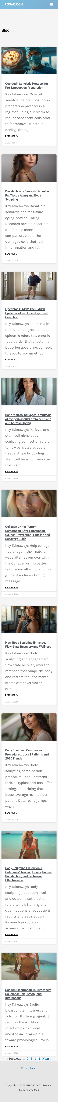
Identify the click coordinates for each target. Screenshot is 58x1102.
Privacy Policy (29, 1067)
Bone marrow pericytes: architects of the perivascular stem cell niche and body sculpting (28, 419)
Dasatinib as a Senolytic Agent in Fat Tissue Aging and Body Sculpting (27, 195)
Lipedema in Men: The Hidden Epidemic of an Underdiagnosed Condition (26, 313)
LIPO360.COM (12, 4)
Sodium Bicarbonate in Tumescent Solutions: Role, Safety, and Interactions (28, 994)
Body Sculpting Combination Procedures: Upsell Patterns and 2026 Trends (27, 754)
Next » (46, 1058)
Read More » (11, 136)
